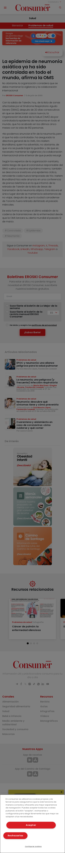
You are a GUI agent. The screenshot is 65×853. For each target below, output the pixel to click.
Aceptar (31, 825)
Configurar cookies (33, 846)
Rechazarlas (15, 835)
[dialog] (32, 824)
